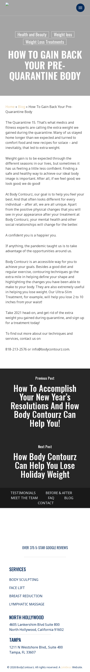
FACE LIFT (17, 587)
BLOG (68, 498)
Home (10, 106)
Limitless (66, 667)
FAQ (51, 498)
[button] (80, 7)
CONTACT (46, 503)
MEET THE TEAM (24, 498)
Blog (21, 106)
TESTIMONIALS (23, 493)
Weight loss (63, 34)
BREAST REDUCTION (25, 596)
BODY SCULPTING (23, 579)
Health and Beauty (32, 34)
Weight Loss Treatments (45, 42)
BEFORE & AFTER (59, 493)
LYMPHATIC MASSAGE (26, 604)
